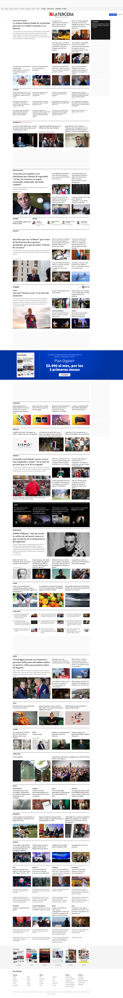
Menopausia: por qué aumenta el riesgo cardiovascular (75, 707)
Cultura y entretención (38, 906)
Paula (73, 906)
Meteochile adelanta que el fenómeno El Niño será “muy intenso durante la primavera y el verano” (77, 588)
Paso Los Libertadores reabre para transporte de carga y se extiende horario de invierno (40, 103)
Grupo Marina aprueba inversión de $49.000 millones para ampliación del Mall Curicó (60, 103)
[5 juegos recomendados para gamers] (22, 922)
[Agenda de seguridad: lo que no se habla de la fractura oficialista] (51, 140)
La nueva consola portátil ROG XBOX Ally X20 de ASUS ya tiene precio (80, 407)
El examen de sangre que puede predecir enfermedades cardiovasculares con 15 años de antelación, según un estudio (73, 630)
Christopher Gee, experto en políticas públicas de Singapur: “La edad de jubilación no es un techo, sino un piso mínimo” (77, 819)
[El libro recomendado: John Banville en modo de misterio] (61, 744)
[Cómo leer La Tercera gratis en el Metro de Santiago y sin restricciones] (77, 444)
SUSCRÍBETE (64, 375)
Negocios (16, 8)
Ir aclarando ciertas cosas (84, 222)
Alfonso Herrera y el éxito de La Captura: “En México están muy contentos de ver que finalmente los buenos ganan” (61, 563)
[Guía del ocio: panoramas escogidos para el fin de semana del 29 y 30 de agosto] (71, 771)
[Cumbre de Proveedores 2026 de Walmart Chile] (61, 857)
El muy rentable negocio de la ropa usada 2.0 (61, 291)
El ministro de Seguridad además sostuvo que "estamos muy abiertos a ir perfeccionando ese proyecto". (30, 188)
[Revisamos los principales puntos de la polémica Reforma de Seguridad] (81, 323)
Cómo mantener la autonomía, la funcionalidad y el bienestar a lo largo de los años (23, 818)
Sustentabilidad (17, 788)
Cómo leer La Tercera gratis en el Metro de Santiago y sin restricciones (77, 433)
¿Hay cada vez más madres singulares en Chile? (79, 509)
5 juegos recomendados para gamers (21, 908)
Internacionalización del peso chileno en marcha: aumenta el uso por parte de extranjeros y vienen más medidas (61, 266)
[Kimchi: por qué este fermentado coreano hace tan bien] (25, 718)
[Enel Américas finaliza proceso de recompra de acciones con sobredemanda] (41, 881)
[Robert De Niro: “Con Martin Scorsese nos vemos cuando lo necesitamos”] (22, 574)
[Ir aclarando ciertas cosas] (78, 222)
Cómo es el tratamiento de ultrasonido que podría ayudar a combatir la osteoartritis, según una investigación (25, 589)
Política (6, 8)
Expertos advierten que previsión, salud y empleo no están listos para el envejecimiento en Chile (51, 818)
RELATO (34, 732)
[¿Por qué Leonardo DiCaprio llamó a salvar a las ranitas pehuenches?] (61, 323)
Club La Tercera (50, 8)
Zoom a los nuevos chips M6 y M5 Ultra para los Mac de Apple (40, 407)
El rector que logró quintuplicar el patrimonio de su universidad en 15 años (61, 793)
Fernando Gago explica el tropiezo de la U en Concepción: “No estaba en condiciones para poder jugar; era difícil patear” (80, 462)
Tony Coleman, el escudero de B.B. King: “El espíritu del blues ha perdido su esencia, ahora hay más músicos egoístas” (41, 563)
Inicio (2, 8)
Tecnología (22, 8)
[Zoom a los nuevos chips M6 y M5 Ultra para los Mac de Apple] (41, 420)
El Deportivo (28, 8)
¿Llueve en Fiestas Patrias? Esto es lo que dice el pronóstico (40, 68)
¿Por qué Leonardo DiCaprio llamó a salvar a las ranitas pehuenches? (60, 314)
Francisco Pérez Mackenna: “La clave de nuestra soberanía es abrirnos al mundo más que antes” (25, 128)
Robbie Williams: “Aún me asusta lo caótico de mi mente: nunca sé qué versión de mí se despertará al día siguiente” (29, 538)
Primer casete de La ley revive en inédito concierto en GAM (79, 111)
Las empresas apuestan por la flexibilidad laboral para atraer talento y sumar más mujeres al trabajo (80, 793)
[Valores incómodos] (34, 222)
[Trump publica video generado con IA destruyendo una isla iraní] (22, 520)
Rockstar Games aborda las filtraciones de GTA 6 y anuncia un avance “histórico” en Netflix (61, 408)
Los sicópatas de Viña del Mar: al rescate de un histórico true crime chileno (21, 735)
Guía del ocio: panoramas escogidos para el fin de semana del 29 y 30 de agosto (70, 758)
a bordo (74, 311)
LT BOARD (16, 287)
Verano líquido (17, 757)
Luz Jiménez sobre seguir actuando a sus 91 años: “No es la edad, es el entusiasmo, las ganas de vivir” (75, 615)
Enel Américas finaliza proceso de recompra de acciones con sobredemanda (40, 94)
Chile (14, 867)
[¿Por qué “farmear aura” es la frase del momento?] (31, 318)
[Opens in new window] (44, 963)
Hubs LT (15, 786)
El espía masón (37, 734)
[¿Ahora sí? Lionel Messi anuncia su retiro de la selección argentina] (81, 881)
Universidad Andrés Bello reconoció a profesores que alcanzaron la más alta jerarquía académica (21, 847)
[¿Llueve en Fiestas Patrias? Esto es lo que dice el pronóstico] (41, 80)
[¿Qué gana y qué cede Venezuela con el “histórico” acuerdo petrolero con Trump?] (34, 630)
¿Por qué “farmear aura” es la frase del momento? (31, 294)
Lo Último (43, 8)
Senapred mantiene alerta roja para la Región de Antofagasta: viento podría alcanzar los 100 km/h (81, 200)
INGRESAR (120, 14)
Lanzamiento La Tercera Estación (80, 846)
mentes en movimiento (57, 311)
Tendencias (55, 867)
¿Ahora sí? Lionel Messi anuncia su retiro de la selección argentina (79, 871)
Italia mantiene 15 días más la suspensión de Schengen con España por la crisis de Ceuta (80, 683)
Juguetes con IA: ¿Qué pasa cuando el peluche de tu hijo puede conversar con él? (80, 931)
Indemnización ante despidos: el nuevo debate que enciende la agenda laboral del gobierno (81, 293)
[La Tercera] (18, 963)
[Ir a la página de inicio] (61, 15)
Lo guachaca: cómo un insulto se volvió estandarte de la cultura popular (81, 561)
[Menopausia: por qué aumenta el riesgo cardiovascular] (77, 718)
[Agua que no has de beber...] (63, 222)
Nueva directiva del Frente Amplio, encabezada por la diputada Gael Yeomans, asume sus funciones (60, 200)
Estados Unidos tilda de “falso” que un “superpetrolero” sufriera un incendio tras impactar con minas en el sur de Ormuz (22, 94)
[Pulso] (31, 963)
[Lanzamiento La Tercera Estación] (81, 857)
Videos (38, 8)
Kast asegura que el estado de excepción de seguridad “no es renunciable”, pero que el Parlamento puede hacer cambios (61, 46)
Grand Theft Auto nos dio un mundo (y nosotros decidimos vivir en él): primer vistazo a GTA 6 (21, 931)
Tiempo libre (16, 754)
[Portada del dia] (25, 376)
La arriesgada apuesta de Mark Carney (22, 222)
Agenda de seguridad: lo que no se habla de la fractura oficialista (50, 127)
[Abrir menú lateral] (2, 15)
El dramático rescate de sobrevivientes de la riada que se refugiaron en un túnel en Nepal (60, 510)
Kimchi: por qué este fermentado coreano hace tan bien (23, 707)
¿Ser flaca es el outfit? (77, 937)
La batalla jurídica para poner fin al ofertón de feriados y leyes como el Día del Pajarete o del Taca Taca (61, 176)
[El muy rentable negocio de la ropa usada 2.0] (61, 303)
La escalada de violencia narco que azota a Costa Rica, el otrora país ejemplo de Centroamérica (61, 684)
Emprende (35, 788)
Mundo (33, 8)
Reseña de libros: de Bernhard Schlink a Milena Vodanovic (80, 734)
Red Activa (74, 788)
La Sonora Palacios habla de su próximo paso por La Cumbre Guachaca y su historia (31, 26)
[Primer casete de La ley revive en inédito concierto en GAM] (41, 922)
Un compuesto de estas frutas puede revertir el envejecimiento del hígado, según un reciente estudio (51, 588)
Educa (53, 788)
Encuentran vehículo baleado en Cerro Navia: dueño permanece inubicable (59, 94)
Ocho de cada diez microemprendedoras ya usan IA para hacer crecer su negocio (40, 793)
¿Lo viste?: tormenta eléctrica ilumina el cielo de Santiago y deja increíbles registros (41, 510)
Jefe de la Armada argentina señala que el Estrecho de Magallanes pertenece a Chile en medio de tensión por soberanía (80, 24)
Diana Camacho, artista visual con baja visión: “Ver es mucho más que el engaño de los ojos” (51, 707)
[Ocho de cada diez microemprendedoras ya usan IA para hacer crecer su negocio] (41, 804)
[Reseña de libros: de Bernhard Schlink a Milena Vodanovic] (81, 744)
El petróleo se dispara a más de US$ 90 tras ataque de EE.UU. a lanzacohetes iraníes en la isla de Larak (80, 265)
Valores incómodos (39, 222)
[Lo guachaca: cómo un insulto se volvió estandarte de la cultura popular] (81, 574)
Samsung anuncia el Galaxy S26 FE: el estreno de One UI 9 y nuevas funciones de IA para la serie (21, 409)
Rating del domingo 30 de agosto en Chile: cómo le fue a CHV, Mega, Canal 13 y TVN (22, 871)
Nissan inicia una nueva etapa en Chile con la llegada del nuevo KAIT (40, 847)
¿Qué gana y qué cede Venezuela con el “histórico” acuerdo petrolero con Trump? (22, 630)
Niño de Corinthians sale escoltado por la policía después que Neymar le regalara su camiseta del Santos (79, 484)
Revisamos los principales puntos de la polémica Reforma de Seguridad (79, 314)
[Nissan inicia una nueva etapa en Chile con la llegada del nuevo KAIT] (41, 857)
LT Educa (65, 8)
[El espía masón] (41, 744)
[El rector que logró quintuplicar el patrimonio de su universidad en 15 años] (61, 804)
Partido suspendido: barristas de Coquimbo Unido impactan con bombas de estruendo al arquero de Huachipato (61, 483)
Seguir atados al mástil (55, 222)
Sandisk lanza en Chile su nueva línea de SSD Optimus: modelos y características (22, 939)
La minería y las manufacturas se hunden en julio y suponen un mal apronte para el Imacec (60, 23)
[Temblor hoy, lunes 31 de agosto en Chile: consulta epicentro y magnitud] (25, 444)
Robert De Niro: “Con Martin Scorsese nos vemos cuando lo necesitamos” (22, 561)
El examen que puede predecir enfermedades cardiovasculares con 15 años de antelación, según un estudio (22, 70)
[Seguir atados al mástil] (48, 222)
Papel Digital (58, 8)
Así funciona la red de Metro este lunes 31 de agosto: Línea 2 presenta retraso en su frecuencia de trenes (50, 434)
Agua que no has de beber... (70, 222)
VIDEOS (16, 505)
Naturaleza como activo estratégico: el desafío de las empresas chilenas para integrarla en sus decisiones (21, 794)
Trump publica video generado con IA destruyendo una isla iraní (22, 509)
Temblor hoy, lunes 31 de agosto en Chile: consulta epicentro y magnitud (25, 433)
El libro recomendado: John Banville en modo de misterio (61, 734)
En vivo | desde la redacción (20, 20)
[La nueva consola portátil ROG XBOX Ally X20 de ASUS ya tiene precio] (81, 420)
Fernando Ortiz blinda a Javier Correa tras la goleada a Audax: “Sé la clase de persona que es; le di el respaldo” (31, 462)
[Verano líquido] (31, 771)
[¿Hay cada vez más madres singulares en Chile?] (80, 520)
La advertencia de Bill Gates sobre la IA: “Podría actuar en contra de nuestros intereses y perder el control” (61, 69)
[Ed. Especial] (58, 963)
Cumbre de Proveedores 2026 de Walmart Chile (60, 846)
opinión (15, 290)
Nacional (11, 8)
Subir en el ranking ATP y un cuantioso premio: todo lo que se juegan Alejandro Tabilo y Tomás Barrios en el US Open (61, 461)
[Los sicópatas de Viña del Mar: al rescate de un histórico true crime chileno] (22, 744)
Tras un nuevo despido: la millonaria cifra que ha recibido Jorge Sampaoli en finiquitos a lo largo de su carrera (80, 70)
